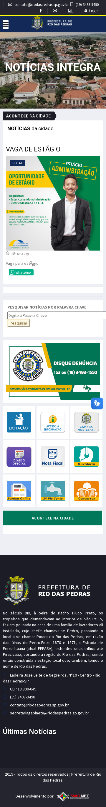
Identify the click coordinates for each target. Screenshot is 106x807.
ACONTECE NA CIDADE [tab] (53, 518)
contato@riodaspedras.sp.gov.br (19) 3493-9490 (56, 4)
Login (94, 10)
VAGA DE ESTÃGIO (33, 149)
